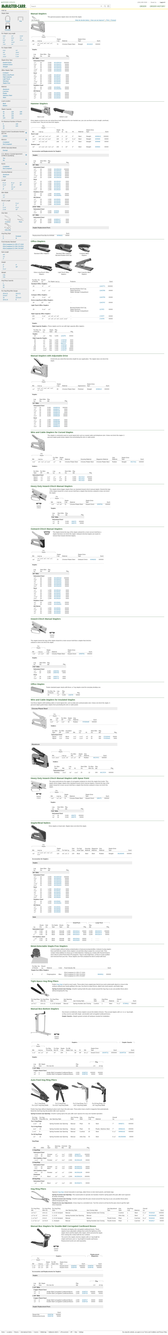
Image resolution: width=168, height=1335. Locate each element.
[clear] (101, 6)
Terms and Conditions (150, 1332)
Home (3, 1332)
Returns (16, 1332)
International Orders (26, 1332)
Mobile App (43, 1332)
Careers (36, 1332)
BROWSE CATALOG (9, 2)
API (71, 1332)
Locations (9, 1332)
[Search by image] (108, 6)
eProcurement (64, 1332)
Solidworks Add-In (53, 1332)
